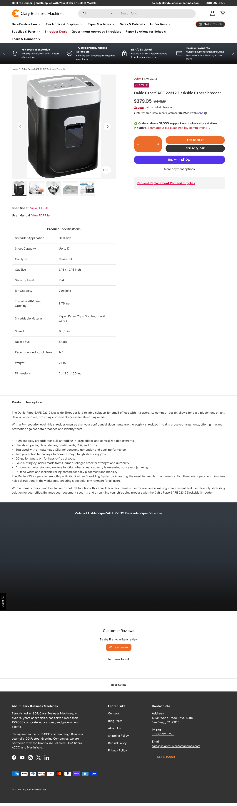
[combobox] (137, 13)
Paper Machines (99, 24)
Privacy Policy (117, 750)
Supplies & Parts (24, 31)
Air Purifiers (158, 24)
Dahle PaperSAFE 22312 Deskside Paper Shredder (43, 69)
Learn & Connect (24, 39)
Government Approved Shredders (96, 31)
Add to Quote (195, 148)
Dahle (137, 78)
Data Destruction (24, 24)
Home (15, 69)
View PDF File (39, 208)
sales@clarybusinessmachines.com (176, 3)
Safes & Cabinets (132, 24)
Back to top (118, 684)
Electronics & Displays (62, 24)
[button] (223, 13)
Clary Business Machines (33, 789)
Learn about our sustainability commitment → (179, 128)
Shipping (139, 107)
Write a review (118, 647)
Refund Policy (117, 743)
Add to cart (195, 140)
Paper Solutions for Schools (146, 31)
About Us (114, 728)
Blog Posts (115, 721)
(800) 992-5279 (215, 3)
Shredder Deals (56, 31)
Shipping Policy (118, 736)
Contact (113, 713)
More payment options (179, 169)
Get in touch (166, 756)
